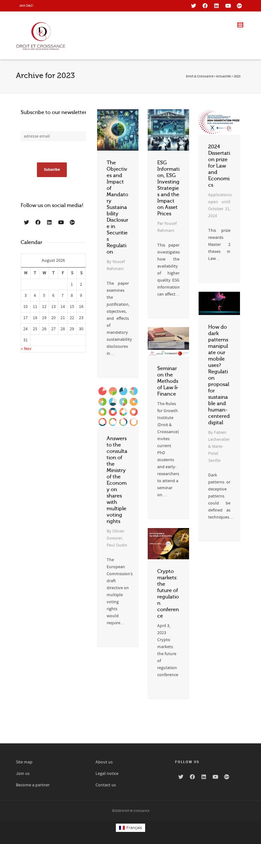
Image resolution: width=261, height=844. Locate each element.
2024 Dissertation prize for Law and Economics (219, 166)
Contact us (105, 785)
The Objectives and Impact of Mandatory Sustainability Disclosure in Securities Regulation (117, 207)
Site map (24, 762)
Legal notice (106, 773)
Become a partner (33, 785)
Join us (23, 773)
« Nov (26, 349)
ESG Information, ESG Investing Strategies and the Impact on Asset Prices (168, 188)
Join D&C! (26, 6)
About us (104, 762)
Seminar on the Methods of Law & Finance (167, 381)
